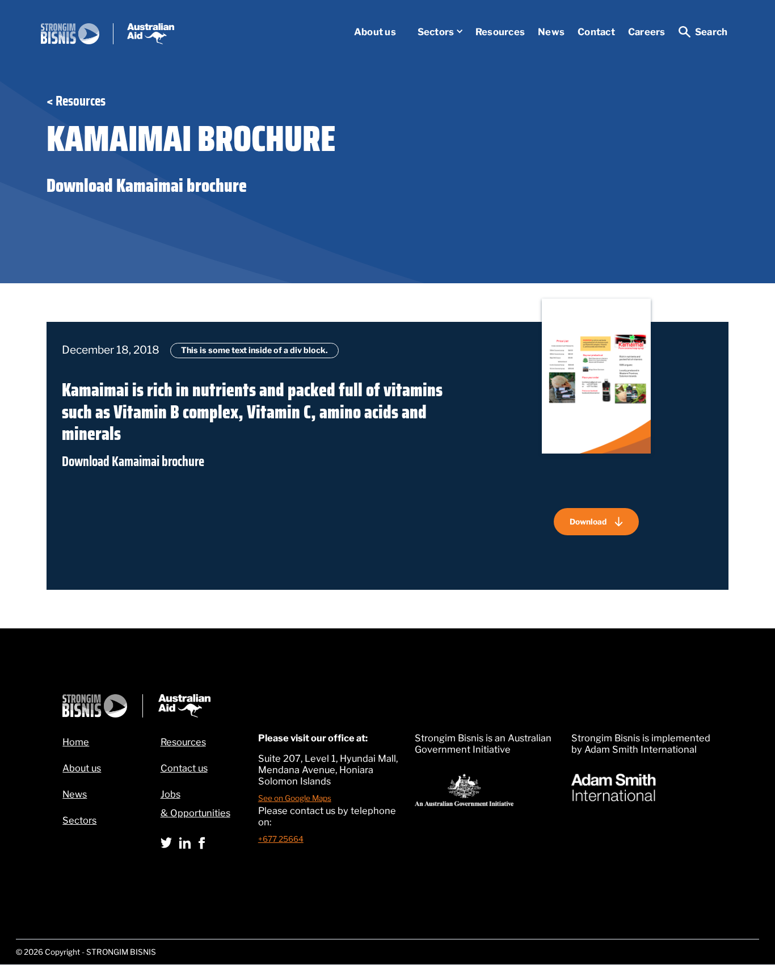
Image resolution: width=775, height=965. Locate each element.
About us (375, 31)
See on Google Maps (294, 798)
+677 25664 (281, 839)
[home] (107, 33)
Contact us (184, 768)
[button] (435, 31)
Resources (500, 31)
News (551, 31)
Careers (647, 31)
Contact (596, 31)
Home (75, 742)
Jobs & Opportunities (195, 803)
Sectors (436, 31)
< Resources (76, 101)
